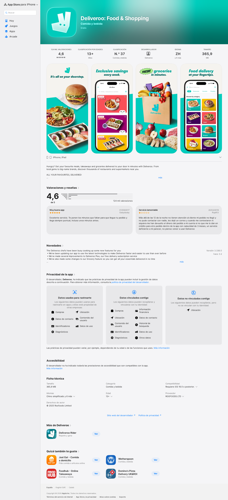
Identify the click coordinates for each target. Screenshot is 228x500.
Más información (162, 348)
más (160, 177)
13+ (108, 396)
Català (71, 487)
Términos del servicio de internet (60, 497)
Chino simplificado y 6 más (59, 396)
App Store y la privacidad (86, 497)
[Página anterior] (43, 108)
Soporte (122, 497)
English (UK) (61, 487)
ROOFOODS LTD (173, 396)
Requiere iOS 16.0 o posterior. (179, 386)
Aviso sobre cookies (108, 497)
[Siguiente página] (225, 108)
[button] (20, 20)
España (49, 487)
